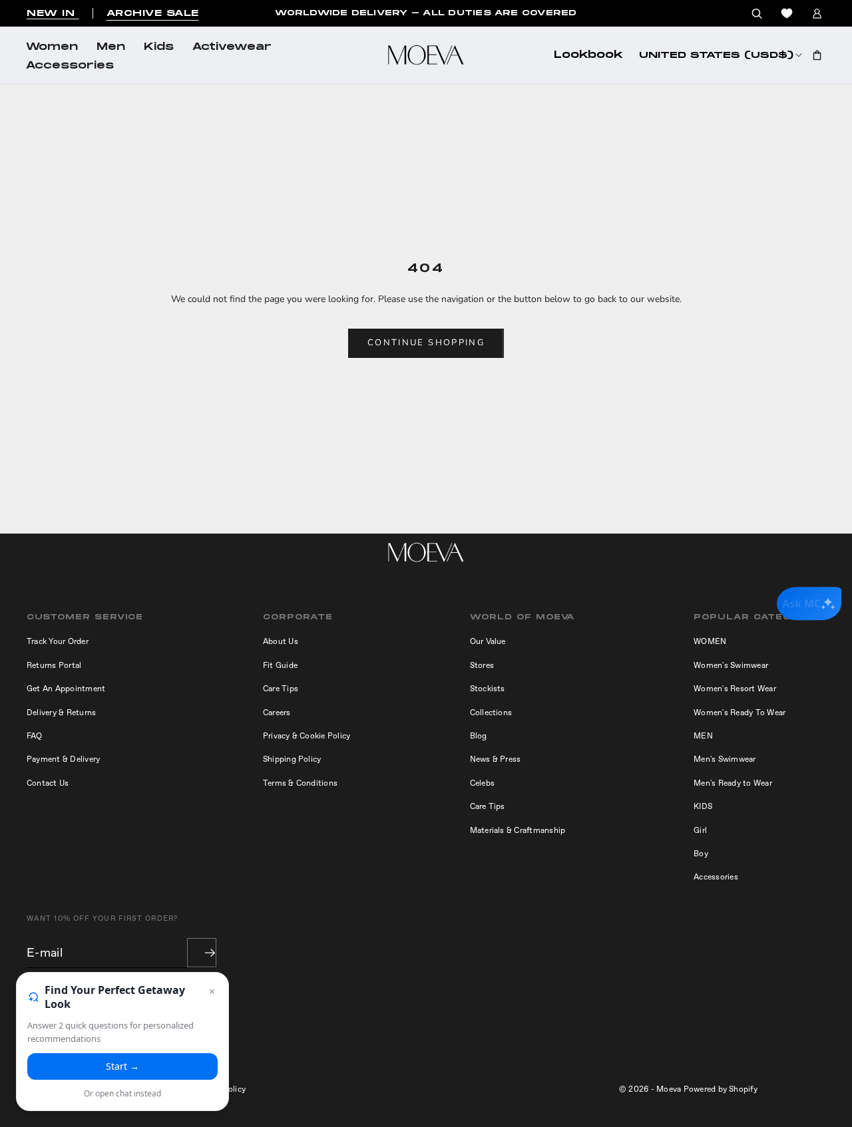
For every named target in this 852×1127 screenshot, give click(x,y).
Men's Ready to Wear (733, 783)
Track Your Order (58, 641)
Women (52, 47)
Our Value (488, 641)
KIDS (703, 806)
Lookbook (588, 55)
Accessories (70, 66)
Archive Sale (152, 13)
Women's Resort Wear (735, 688)
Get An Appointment (66, 688)
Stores (482, 665)
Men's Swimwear (724, 759)
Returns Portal (54, 665)
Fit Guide (280, 665)
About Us (280, 641)
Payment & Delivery (63, 759)
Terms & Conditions (300, 783)
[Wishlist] (786, 13)
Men (111, 47)
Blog (478, 735)
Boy (701, 853)
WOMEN (710, 641)
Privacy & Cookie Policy (307, 735)
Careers (277, 712)
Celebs (482, 783)
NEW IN (53, 13)
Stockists (487, 688)
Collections (491, 712)
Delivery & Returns (61, 712)
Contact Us (48, 783)
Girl (700, 830)
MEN (703, 735)
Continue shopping (426, 343)
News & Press (495, 759)
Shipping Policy (292, 759)
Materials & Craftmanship (518, 830)
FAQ (35, 735)
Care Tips (280, 688)
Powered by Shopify (720, 1089)
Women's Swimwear (731, 665)
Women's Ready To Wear (739, 712)
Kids (159, 47)
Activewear (232, 47)
